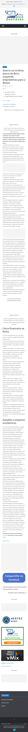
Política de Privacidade (7, 699)
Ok (14, 729)
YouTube (5, 535)
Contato (3, 706)
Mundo (4, 67)
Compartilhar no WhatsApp (9, 104)
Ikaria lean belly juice (6, 666)
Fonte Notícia (6, 541)
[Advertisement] (14, 50)
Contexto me (10, 663)
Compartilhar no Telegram (9, 106)
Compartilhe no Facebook (14, 577)
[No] (26, 728)
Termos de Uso (5, 702)
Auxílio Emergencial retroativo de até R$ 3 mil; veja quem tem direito (15, 588)
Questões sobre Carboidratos (16, 593)
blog (11, 86)
